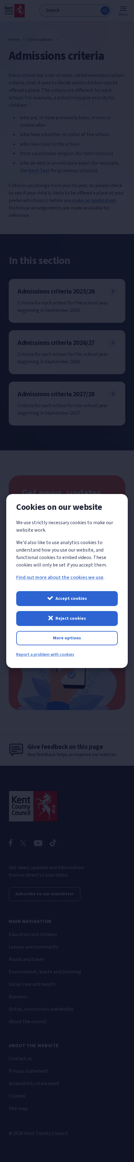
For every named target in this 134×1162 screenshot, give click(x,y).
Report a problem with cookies (45, 655)
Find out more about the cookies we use (59, 577)
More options (67, 638)
